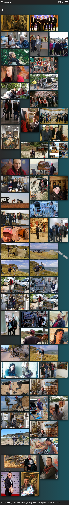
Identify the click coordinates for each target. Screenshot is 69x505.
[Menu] (66, 2)
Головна (6, 2)
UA (59, 2)
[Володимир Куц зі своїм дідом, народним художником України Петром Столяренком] (15, 40)
